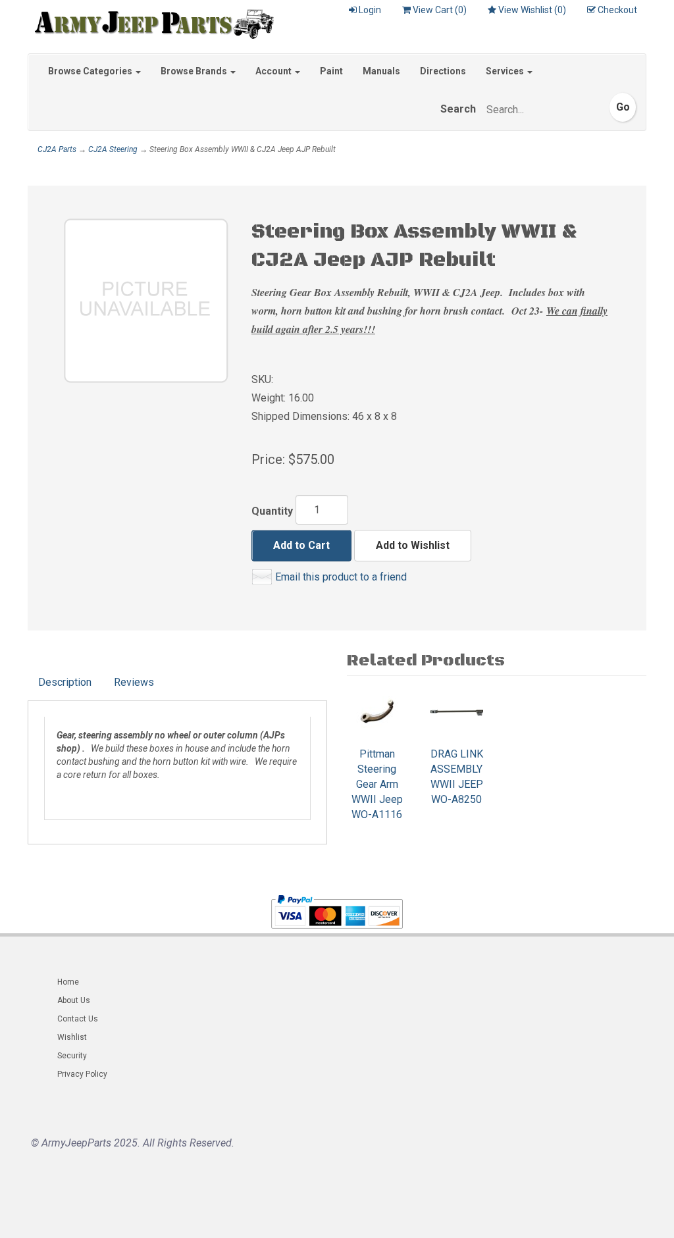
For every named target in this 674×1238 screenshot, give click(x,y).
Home (68, 982)
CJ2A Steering (113, 149)
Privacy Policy (82, 1074)
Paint (331, 71)
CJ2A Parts (57, 149)
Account (274, 71)
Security (72, 1055)
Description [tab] (64, 682)
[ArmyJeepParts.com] (151, 21)
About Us (73, 1000)
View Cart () (440, 10)
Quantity (272, 511)
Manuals (381, 71)
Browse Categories (91, 71)
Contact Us (77, 1018)
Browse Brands (195, 71)
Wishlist (72, 1037)
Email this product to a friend (341, 577)
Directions (443, 71)
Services (506, 71)
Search (458, 109)
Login (370, 10)
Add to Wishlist (413, 545)
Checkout (617, 10)
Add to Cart (301, 545)
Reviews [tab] (134, 682)
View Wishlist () (532, 10)
